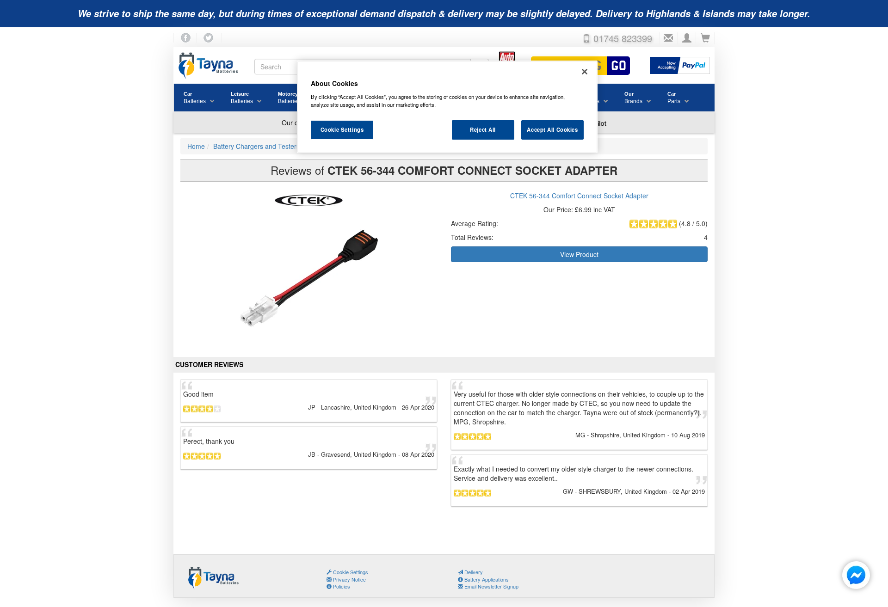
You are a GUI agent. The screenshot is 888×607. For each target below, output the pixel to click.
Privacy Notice (349, 579)
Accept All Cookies (552, 129)
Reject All (483, 129)
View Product (579, 254)
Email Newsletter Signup (490, 586)
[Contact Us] (668, 38)
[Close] (584, 71)
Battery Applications (486, 579)
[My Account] (687, 38)
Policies (341, 586)
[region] (447, 107)
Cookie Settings (342, 129)
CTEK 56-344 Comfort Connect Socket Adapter (579, 195)
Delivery (473, 572)
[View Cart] (705, 38)
